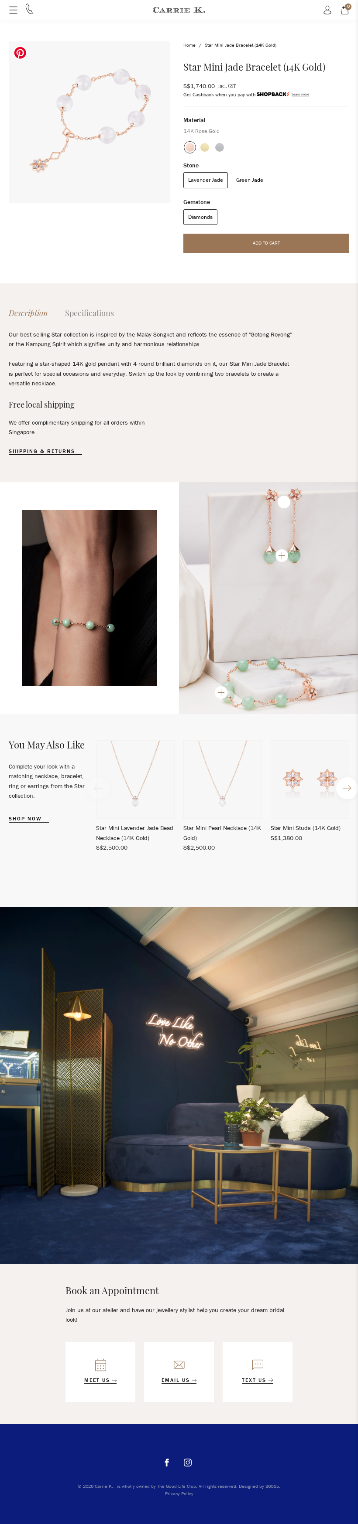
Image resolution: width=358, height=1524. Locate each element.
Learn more (300, 94)
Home (189, 45)
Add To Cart (266, 243)
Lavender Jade (205, 180)
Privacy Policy (179, 1493)
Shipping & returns (43, 451)
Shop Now (26, 819)
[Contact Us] (29, 12)
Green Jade (249, 180)
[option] (89, 122)
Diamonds (200, 217)
